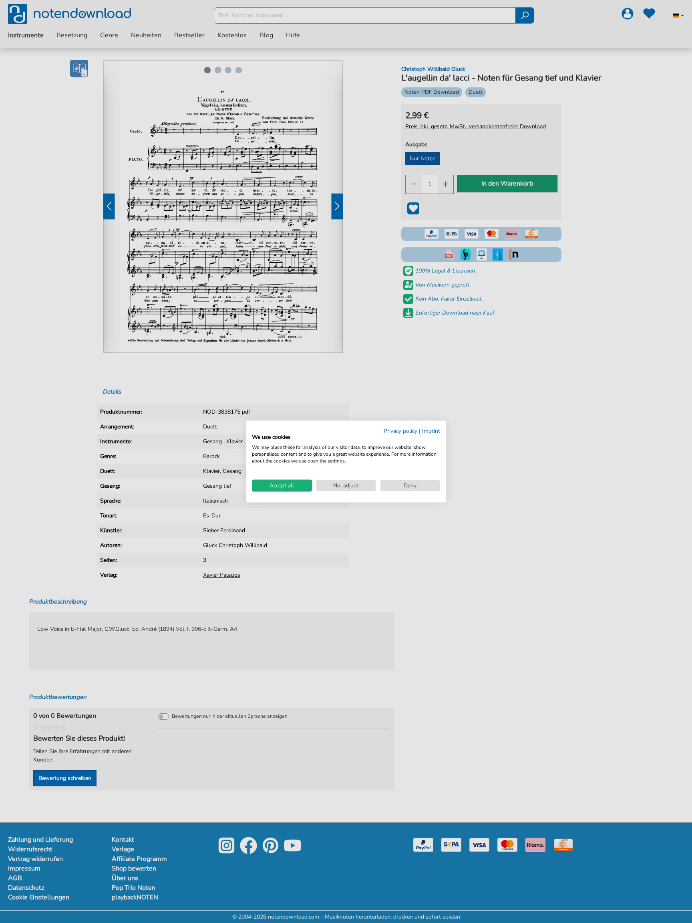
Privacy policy (400, 430)
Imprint (431, 430)
